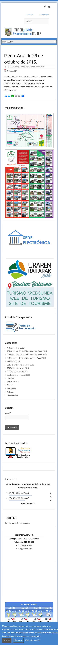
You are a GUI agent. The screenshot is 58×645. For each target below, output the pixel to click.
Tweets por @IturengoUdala (17, 523)
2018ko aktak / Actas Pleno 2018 (20, 365)
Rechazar (18, 640)
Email (8, 413)
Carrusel (10, 378)
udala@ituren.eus (24, 549)
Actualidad (11, 389)
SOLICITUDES (13, 382)
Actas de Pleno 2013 (15, 348)
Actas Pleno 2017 (14, 361)
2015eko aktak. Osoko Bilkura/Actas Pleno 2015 (26, 67)
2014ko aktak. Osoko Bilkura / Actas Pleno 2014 (27, 351)
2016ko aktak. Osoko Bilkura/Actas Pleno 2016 (26, 358)
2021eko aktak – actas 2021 (18, 375)
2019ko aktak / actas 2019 (18, 368)
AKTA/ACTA (12, 71)
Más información (32, 640)
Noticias (10, 392)
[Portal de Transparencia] (20, 322)
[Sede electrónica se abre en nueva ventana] (29, 228)
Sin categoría (12, 395)
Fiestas (10, 385)
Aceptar (7, 640)
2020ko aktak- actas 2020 (17, 372)
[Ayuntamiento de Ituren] (24, 32)
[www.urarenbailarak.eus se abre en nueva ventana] (29, 260)
